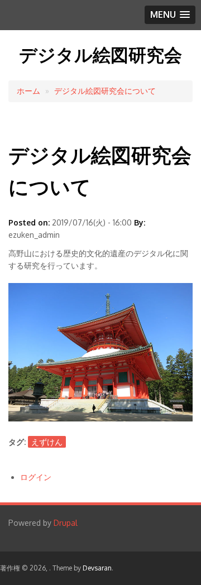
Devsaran (97, 568)
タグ (16, 442)
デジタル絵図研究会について (105, 90)
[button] (170, 15)
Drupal (66, 523)
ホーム (28, 90)
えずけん (47, 442)
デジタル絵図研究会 (100, 54)
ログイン (35, 477)
